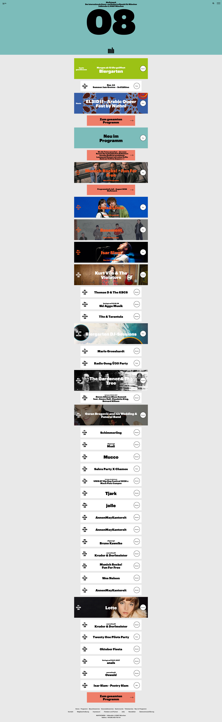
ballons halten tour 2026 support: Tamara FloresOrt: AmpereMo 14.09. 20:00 (111, 505)
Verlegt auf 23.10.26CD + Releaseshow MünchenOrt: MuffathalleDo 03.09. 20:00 (111, 304)
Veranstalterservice (107, 709)
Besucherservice (94, 709)
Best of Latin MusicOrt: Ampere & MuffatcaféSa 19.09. (111, 649)
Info (142, 68)
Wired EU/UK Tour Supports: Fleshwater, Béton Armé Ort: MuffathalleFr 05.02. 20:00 (111, 229)
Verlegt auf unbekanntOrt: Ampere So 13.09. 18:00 (111, 481)
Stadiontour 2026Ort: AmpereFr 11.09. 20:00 (111, 432)
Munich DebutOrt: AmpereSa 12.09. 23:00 (111, 469)
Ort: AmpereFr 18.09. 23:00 (111, 636)
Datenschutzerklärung (146, 712)
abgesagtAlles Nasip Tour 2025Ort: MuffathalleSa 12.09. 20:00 (111, 444)
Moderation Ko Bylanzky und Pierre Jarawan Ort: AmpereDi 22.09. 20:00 (111, 685)
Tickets (87, 86)
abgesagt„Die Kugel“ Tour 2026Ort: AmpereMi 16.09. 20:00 (111, 541)
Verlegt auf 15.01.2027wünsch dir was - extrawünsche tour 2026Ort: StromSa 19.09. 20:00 (111, 661)
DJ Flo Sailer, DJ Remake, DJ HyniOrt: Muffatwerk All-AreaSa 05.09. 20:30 (111, 363)
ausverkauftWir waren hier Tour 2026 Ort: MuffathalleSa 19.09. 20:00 (111, 673)
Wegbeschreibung (83, 712)
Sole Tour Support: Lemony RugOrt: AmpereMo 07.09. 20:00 (111, 380)
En (5, 3)
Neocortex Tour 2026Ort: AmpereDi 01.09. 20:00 (111, 292)
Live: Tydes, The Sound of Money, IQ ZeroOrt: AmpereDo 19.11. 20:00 (111, 172)
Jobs (123, 712)
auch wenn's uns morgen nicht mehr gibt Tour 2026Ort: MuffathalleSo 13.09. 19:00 (111, 493)
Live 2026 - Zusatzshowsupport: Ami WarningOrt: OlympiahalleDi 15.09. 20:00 (111, 517)
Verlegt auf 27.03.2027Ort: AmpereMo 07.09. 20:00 (111, 397)
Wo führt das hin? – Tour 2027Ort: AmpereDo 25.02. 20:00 (111, 207)
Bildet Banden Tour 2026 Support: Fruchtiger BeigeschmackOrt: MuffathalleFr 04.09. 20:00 (111, 351)
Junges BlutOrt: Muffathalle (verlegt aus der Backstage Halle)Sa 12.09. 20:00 (111, 456)
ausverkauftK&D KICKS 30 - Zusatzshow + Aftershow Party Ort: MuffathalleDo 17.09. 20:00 (111, 553)
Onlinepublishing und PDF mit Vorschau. (108, 190)
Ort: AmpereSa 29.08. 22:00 (111, 103)
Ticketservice (129, 709)
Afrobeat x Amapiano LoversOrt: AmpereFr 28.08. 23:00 (111, 86)
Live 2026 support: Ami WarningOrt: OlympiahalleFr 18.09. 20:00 (111, 590)
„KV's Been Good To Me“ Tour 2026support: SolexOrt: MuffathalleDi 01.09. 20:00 (111, 274)
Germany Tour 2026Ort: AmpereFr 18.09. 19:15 (111, 578)
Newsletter (132, 712)
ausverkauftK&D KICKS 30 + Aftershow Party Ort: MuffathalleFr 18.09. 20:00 (111, 624)
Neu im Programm (141, 709)
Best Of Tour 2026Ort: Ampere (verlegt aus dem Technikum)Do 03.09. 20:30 (111, 316)
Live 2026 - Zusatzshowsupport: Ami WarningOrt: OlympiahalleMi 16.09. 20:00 (111, 529)
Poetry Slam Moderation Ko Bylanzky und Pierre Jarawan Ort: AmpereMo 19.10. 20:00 (111, 252)
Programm (84, 709)
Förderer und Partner (111, 712)
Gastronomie (119, 709)
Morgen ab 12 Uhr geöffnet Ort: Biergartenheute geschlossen (111, 68)
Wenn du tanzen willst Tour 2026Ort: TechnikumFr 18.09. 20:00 (111, 607)
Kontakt (70, 712)
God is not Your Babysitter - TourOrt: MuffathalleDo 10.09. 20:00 (111, 415)
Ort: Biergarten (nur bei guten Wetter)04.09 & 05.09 (111, 333)
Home (77, 709)
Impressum (96, 712)
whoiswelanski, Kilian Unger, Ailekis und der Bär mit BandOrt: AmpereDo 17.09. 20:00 (111, 565)
